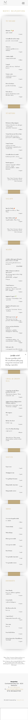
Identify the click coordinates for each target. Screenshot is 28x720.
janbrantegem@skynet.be (14, 689)
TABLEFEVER (20, 700)
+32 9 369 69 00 (15, 687)
